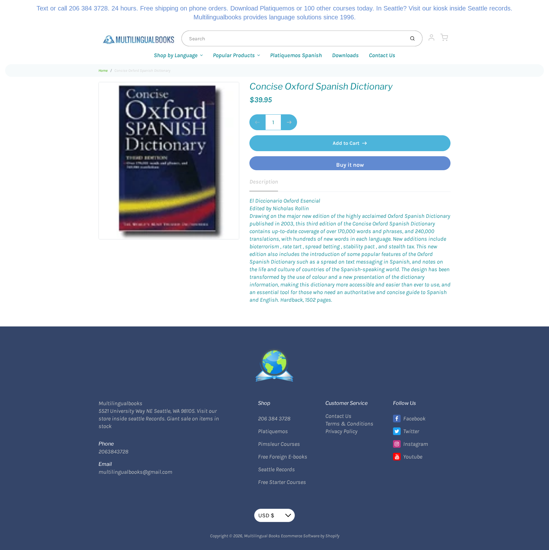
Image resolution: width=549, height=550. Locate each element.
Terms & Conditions (349, 423)
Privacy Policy (341, 431)
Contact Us (382, 55)
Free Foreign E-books (282, 456)
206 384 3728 (274, 418)
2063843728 (113, 451)
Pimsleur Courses (279, 443)
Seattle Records (276, 469)
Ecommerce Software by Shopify (310, 536)
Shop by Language (176, 55)
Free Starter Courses (282, 482)
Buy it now (350, 164)
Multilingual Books (262, 536)
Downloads (345, 55)
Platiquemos (273, 431)
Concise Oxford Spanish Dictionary (142, 70)
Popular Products (234, 55)
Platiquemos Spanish (296, 55)
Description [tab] (263, 181)
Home (103, 70)
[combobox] (292, 38)
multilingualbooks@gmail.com (135, 471)
